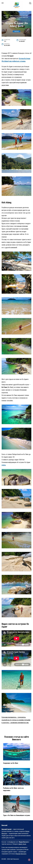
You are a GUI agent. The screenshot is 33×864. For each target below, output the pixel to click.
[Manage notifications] (29, 860)
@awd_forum (22, 844)
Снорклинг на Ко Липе (10, 763)
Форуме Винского (21, 854)
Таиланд (16, 31)
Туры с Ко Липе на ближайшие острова (16, 815)
